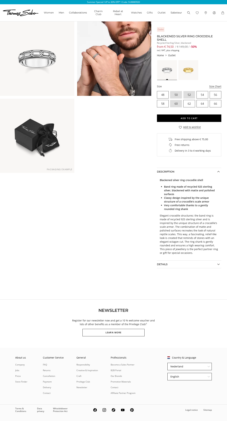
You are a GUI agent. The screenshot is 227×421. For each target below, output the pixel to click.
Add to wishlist (192, 127)
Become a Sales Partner (122, 364)
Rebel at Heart (118, 13)
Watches (136, 12)
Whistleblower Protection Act (60, 409)
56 (215, 95)
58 (162, 104)
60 (176, 104)
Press (18, 376)
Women (49, 12)
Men (61, 12)
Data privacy (40, 409)
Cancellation (49, 376)
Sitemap (207, 409)
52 (189, 95)
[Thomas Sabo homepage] (20, 12)
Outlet (162, 12)
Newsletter (81, 387)
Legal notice (191, 409)
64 (202, 104)
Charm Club (98, 13)
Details (162, 264)
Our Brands (116, 376)
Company (20, 364)
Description (165, 171)
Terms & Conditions (20, 409)
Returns (47, 370)
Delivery (47, 387)
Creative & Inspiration (87, 370)
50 (176, 95)
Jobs (17, 370)
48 (162, 95)
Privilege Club (83, 381)
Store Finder (21, 381)
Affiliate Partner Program (123, 393)
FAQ (45, 364)
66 (215, 104)
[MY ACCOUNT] (214, 12)
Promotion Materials (121, 381)
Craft (78, 376)
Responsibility (83, 364)
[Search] (188, 12)
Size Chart (215, 86)
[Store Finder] (205, 12)
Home (160, 55)
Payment (47, 381)
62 (189, 104)
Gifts (150, 12)
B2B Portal (116, 370)
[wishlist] (197, 12)
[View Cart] (222, 12)
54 (202, 95)
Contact (47, 393)
